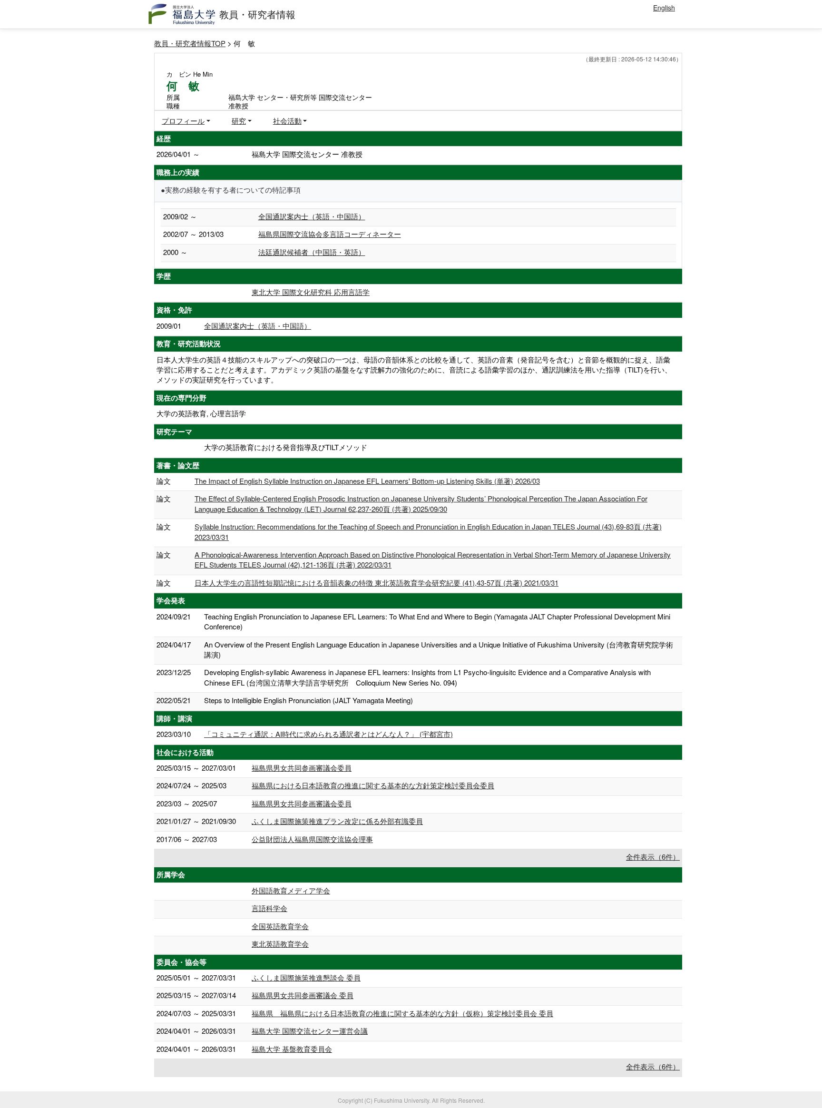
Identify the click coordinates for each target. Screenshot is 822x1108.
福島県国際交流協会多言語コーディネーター (329, 234)
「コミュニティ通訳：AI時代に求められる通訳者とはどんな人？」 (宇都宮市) (328, 734)
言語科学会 (269, 908)
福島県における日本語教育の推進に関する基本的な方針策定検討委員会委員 (373, 785)
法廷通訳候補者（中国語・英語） (311, 252)
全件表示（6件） (653, 857)
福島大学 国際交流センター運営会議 (310, 1031)
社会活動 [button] (287, 121)
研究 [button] (239, 121)
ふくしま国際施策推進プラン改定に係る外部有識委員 (337, 821)
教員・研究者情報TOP (189, 43)
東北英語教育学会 (280, 944)
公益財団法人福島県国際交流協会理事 (312, 839)
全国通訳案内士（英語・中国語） (311, 216)
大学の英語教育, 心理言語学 (201, 413)
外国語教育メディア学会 (291, 890)
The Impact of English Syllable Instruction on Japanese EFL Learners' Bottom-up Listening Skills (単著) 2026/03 (367, 481)
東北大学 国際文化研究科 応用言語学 (311, 292)
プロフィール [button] (183, 121)
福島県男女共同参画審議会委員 (302, 768)
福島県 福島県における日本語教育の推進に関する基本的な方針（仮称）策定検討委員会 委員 (402, 1013)
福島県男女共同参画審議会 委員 (302, 995)
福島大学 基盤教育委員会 (292, 1049)
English (664, 7)
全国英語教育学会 (280, 926)
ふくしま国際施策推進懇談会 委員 (306, 977)
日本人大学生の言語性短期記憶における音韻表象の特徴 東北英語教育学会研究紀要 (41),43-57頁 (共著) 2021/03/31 (376, 583)
